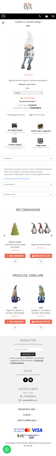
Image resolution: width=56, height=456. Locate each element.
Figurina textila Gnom (41, 244)
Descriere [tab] (8, 158)
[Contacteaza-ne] (40, 16)
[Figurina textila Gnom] (41, 227)
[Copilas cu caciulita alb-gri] (28, 50)
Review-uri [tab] (9, 194)
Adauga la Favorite (17, 114)
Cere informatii (38, 114)
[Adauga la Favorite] (15, 261)
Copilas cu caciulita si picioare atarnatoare (41, 311)
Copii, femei (30, 84)
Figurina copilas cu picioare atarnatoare (15, 311)
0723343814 (29, 396)
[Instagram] (30, 380)
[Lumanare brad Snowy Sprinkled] (15, 227)
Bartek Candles (15, 242)
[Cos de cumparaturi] (46, 16)
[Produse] (3, 17)
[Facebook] (25, 380)
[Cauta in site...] (53, 16)
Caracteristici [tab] (9, 184)
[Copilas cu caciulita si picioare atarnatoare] (41, 293)
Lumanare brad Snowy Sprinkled (15, 245)
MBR (28, 25)
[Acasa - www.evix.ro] (28, 6)
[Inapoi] (2, 22)
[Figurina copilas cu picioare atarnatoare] (15, 293)
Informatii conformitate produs (16, 178)
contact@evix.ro (29, 400)
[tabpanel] (28, 50)
